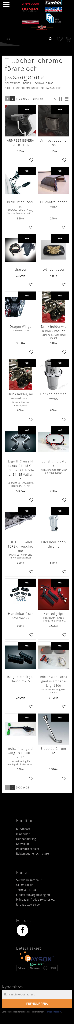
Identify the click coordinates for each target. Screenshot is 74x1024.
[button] (3, 4)
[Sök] (50, 39)
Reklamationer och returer (33, 854)
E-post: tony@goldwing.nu (33, 895)
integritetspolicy (54, 1011)
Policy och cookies (27, 849)
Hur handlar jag (26, 839)
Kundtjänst (23, 829)
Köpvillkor (22, 844)
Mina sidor (23, 834)
